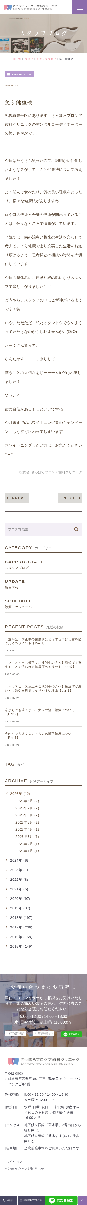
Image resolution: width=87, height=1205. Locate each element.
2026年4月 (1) (27, 829)
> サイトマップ (13, 1161)
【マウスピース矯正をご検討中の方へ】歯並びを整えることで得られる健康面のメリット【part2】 (43, 665)
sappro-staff (22, 74)
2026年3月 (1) (27, 836)
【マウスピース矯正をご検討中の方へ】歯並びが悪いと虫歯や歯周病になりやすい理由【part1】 (43, 688)
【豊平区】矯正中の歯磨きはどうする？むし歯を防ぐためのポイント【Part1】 (43, 641)
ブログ (29, 59)
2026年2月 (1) (27, 844)
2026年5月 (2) (27, 822)
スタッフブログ (46, 59)
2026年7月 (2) (27, 808)
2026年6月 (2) (27, 815)
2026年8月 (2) (27, 801)
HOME (17, 59)
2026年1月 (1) (27, 851)
